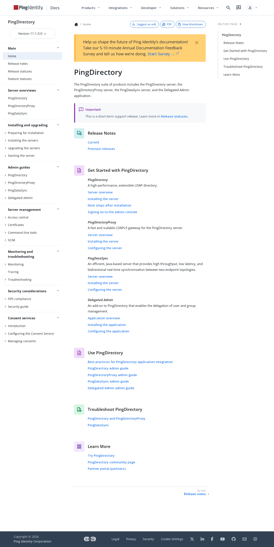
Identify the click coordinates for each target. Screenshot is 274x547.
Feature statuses (20, 79)
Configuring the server (105, 248)
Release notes (18, 64)
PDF (169, 24)
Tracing (13, 272)
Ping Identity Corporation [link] (32, 541)
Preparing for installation (26, 133)
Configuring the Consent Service (31, 334)
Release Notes (233, 43)
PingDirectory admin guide (108, 368)
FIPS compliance (19, 299)
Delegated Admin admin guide (111, 388)
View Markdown (192, 24)
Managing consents (22, 341)
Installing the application (107, 324)
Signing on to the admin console (112, 212)
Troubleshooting (19, 279)
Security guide (18, 306)
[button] (252, 7)
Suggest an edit (146, 24)
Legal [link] (115, 539)
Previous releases (101, 148)
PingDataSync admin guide (108, 381)
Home (12, 56)
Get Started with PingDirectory (245, 51)
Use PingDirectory (236, 59)
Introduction (17, 326)
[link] (28, 7)
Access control (18, 217)
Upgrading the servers (24, 148)
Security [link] (148, 539)
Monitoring (16, 264)
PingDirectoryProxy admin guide (112, 375)
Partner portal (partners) (107, 468)
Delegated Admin (20, 198)
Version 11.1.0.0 (30, 33)
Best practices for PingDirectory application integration (130, 362)
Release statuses (20, 71)
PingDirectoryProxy (21, 106)
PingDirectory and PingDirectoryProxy (116, 418)
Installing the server (103, 199)
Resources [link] (208, 8)
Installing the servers (23, 140)
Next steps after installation (109, 205)
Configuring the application (108, 331)
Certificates (16, 225)
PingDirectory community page (111, 462)
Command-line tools (22, 233)
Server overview (100, 192)
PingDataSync (17, 113)
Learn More (231, 74)
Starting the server (21, 156)
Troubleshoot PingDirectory (243, 67)
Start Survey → (161, 53)
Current (93, 142)
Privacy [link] (131, 539)
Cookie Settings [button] (172, 539)
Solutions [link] (179, 8)
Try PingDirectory (101, 455)
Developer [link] (151, 8)
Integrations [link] (121, 8)
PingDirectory (21, 21)
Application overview (104, 318)
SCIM (11, 240)
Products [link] (91, 8)
